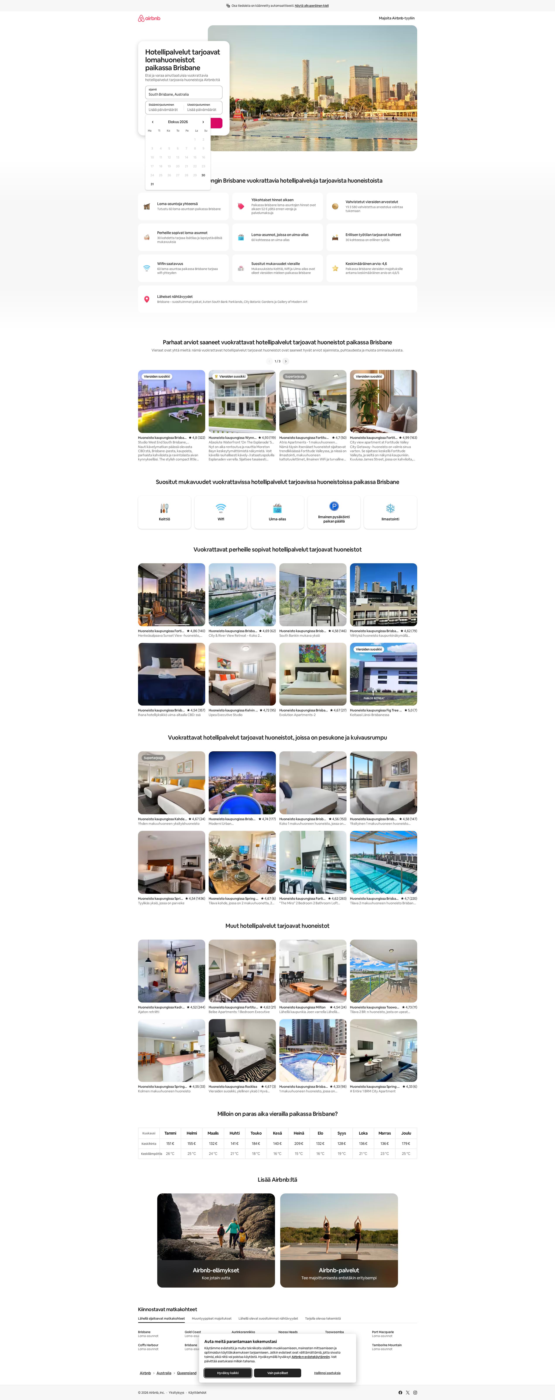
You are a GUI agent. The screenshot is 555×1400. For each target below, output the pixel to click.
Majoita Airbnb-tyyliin (397, 18)
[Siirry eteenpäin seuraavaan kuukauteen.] (203, 122)
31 (152, 184)
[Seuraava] (285, 361)
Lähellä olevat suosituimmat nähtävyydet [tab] (268, 1318)
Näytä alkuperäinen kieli (312, 6)
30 (203, 175)
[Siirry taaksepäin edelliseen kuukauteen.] (153, 122)
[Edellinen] (269, 361)
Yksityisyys (176, 1393)
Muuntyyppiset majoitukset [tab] (212, 1318)
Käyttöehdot (197, 1393)
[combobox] (184, 94)
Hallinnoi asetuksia (327, 1373)
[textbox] (164, 109)
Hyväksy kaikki (228, 1373)
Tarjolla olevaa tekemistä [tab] (323, 1318)
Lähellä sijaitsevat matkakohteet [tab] (161, 1318)
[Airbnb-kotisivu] (149, 18)
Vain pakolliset (277, 1373)
